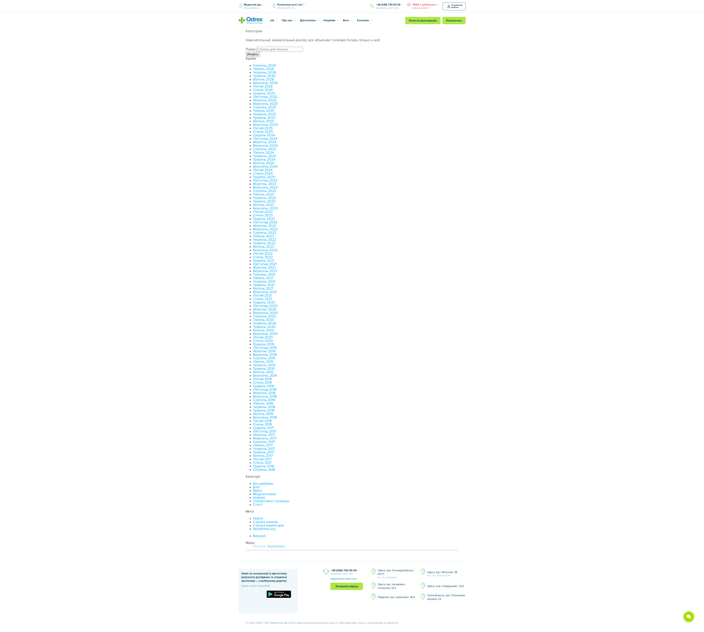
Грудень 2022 (264, 219)
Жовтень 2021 (264, 268)
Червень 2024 (264, 156)
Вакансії (259, 536)
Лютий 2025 (263, 128)
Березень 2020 (265, 334)
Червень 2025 (264, 114)
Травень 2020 (264, 327)
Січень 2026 (263, 90)
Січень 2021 (262, 299)
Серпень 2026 (264, 65)
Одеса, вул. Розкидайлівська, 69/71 (396, 574)
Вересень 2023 (265, 187)
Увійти (258, 518)
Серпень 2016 (264, 470)
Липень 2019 (263, 362)
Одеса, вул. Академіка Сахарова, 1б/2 (391, 586)
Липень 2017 (263, 445)
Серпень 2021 (264, 275)
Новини (259, 498)
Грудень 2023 (264, 177)
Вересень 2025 (265, 104)
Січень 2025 (263, 132)
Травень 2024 (264, 160)
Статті (257, 505)
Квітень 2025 (263, 121)
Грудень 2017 (263, 428)
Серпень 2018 (264, 400)
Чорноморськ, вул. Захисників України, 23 (446, 597)
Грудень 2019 (263, 344)
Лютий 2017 (262, 459)
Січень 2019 (262, 383)
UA (272, 20)
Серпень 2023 (264, 191)
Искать (252, 54)
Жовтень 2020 (264, 309)
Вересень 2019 (265, 355)
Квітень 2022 (263, 247)
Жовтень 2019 (264, 351)
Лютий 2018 (262, 421)
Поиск (251, 49)
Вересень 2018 (265, 396)
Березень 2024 (265, 167)
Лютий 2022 (263, 254)
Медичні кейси (264, 494)
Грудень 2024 (264, 135)
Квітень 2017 (263, 456)
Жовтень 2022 (264, 226)
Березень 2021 (265, 292)
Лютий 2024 (263, 170)
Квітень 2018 (263, 414)
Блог (346, 20)
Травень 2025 (264, 118)
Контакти (363, 20)
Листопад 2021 (264, 264)
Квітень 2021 (263, 288)
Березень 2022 (265, 250)
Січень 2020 (263, 341)
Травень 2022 (264, 243)
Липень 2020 (263, 320)
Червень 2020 (264, 323)
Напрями (329, 20)
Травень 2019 (263, 369)
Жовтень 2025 (264, 100)
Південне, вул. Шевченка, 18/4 (396, 597)
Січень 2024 (263, 173)
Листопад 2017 (264, 431)
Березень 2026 (265, 83)
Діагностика (308, 20)
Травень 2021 (263, 285)
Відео (257, 491)
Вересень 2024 (265, 146)
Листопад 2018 (264, 390)
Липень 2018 (263, 403)
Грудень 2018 (263, 386)
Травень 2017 (263, 452)
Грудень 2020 (264, 302)
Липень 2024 (263, 153)
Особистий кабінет (456, 6)
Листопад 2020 (265, 306)
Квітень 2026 (263, 79)
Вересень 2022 (265, 229)
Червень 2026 (264, 72)
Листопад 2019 (264, 348)
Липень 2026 (263, 69)
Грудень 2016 (263, 466)
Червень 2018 (264, 407)
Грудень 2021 (263, 261)
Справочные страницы (271, 501)
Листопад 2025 (265, 97)
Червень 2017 (264, 449)
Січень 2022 (263, 257)
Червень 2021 (264, 282)
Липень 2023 (263, 194)
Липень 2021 (263, 278)
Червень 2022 (264, 240)
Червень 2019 (264, 365)
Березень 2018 (265, 417)
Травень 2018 (263, 410)
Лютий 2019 (262, 379)
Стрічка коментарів (268, 525)
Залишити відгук (346, 586)
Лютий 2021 (262, 295)
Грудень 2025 (264, 93)
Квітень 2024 (263, 163)
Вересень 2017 (265, 438)
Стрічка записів (265, 522)
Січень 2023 (263, 215)
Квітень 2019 (263, 372)
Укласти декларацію (423, 20)
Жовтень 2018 (264, 393)
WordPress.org (264, 529)
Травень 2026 (264, 76)
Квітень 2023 (263, 205)
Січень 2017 (262, 463)
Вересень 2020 (265, 313)
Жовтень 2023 (264, 184)
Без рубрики (263, 484)
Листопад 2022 (265, 222)
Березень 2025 (265, 125)
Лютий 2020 (263, 337)
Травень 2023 (264, 201)
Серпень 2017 (264, 442)
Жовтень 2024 (264, 142)
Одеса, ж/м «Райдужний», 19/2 (445, 586)
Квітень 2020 (263, 330)
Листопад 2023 (265, 180)
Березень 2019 (265, 376)
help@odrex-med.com (343, 578)
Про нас (287, 20)
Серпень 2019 (264, 358)
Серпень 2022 (264, 233)
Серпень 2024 (264, 149)
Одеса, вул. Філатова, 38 (442, 574)
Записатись (454, 20)
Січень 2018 (262, 424)
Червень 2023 (264, 198)
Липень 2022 (263, 236)
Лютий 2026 (263, 86)
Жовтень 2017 (264, 435)
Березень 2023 (265, 208)
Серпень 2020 (264, 316)
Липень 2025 (263, 111)
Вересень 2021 (265, 271)
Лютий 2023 (263, 212)
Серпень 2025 (264, 107)
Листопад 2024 (265, 139)
